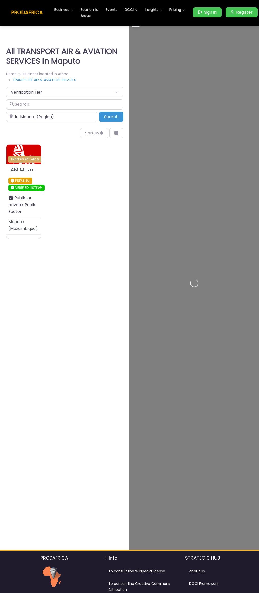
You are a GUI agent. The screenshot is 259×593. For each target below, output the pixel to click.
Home (11, 73)
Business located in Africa (45, 73)
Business (61, 9)
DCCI (129, 9)
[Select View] (116, 133)
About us (197, 571)
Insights (151, 9)
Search (113, 117)
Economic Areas (89, 12)
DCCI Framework (204, 583)
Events (111, 9)
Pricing (175, 9)
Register (244, 12)
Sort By (92, 133)
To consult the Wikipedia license (136, 571)
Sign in (210, 12)
